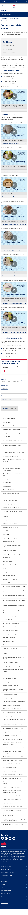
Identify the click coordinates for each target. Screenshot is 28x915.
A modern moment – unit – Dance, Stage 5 (13, 824)
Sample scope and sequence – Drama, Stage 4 (13, 596)
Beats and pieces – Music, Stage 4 (11, 626)
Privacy (3, 896)
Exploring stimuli (7, 482)
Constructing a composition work (11, 456)
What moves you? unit (8, 644)
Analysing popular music (9, 418)
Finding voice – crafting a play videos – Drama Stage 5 (14, 782)
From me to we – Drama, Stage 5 (10, 662)
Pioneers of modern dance (9, 550)
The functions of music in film (10, 564)
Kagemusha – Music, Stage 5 (10, 771)
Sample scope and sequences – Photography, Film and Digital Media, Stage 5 (14, 819)
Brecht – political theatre (9, 425)
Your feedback (4, 903)
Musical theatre (6, 531)
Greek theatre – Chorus (8, 489)
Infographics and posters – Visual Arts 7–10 (13, 698)
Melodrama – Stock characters (10, 523)
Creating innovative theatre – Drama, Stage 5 (13, 756)
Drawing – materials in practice (10, 685)
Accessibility (4, 881)
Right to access (4, 900)
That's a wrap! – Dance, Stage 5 (10, 694)
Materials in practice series (9, 52)
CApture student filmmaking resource (12, 429)
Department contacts (6, 890)
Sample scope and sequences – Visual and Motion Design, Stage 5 (13, 814)
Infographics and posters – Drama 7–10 (12, 716)
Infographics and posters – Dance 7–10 (12, 810)
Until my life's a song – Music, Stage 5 (12, 708)
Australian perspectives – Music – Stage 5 (13, 724)
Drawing (5, 350)
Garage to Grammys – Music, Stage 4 (12, 732)
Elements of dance (7, 582)
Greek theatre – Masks (8, 497)
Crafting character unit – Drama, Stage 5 (12, 799)
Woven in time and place (9, 575)
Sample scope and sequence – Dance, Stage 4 (13, 606)
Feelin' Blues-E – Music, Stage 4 (10, 735)
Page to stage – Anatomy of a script (11, 538)
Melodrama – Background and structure (12, 520)
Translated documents (6, 875)
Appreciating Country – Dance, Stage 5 (12, 760)
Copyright (3, 887)
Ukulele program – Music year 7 (10, 579)
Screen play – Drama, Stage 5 (10, 634)
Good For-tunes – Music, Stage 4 (10, 630)
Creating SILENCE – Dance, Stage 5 (11, 764)
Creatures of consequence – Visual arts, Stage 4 (14, 720)
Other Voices (6, 534)
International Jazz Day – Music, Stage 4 (12, 507)
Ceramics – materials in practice (10, 678)
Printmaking (6, 353)
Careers (3, 884)
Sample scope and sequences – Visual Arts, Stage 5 (13, 658)
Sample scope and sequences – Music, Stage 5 (14, 590)
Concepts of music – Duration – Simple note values (13, 441)
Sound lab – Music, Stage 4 (9, 803)
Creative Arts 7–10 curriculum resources (10, 18)
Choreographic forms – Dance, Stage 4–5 (13, 433)
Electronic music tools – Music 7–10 (11, 767)
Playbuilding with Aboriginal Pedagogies (13, 554)
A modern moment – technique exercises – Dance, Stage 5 (13, 752)
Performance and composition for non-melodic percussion (12, 546)
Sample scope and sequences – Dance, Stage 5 (14, 611)
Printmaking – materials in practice (11, 682)
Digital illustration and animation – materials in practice (13, 670)
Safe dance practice (8, 561)
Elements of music (7, 619)
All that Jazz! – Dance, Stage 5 (10, 616)
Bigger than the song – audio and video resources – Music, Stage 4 (12, 791)
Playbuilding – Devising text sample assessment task (11, 469)
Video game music (7, 572)
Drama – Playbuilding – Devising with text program (12, 474)
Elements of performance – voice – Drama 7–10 (14, 739)
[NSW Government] (14, 845)
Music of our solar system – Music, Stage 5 (13, 806)
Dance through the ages (8, 465)
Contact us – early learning (7, 872)
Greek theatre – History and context (11, 493)
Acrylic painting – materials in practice (12, 674)
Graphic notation (7, 486)
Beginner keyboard (7, 422)
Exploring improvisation (8, 479)
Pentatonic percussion (8, 541)
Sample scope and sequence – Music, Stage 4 (14, 586)
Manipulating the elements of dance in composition (12, 515)
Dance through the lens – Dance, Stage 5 (12, 778)
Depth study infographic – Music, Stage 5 (13, 728)
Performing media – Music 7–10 (10, 637)
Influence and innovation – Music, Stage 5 (13, 774)
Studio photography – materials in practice (13, 666)
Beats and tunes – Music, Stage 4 (11, 623)
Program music (6, 557)
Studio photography (8, 356)
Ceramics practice (7, 49)
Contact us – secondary (6, 869)
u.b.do (4, 568)
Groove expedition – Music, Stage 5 (11, 705)
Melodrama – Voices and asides (10, 527)
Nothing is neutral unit (8, 641)
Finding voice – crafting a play (10, 648)
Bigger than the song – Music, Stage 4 (12, 787)
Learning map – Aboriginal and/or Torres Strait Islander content (12, 743)
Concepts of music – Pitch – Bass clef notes (13, 449)
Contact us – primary (6, 866)
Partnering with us (5, 893)
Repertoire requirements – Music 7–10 (12, 712)
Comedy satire (6, 436)
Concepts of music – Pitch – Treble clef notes (13, 452)
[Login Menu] (26, 2)
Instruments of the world (9, 504)
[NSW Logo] (14, 6)
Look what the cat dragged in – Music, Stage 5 (14, 701)
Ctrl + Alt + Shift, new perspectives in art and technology (13, 460)
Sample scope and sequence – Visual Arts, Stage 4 (13, 652)
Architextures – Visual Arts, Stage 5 (11, 796)
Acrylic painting (7, 345)
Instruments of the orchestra (10, 500)
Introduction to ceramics (9, 45)
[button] (2, 6)
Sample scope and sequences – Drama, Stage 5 (14, 601)
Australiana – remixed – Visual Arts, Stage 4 (13, 748)
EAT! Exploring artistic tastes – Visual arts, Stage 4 (13, 690)
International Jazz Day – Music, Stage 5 (12, 511)
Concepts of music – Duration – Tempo (12, 445)
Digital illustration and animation (11, 348)
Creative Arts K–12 (6, 14)
